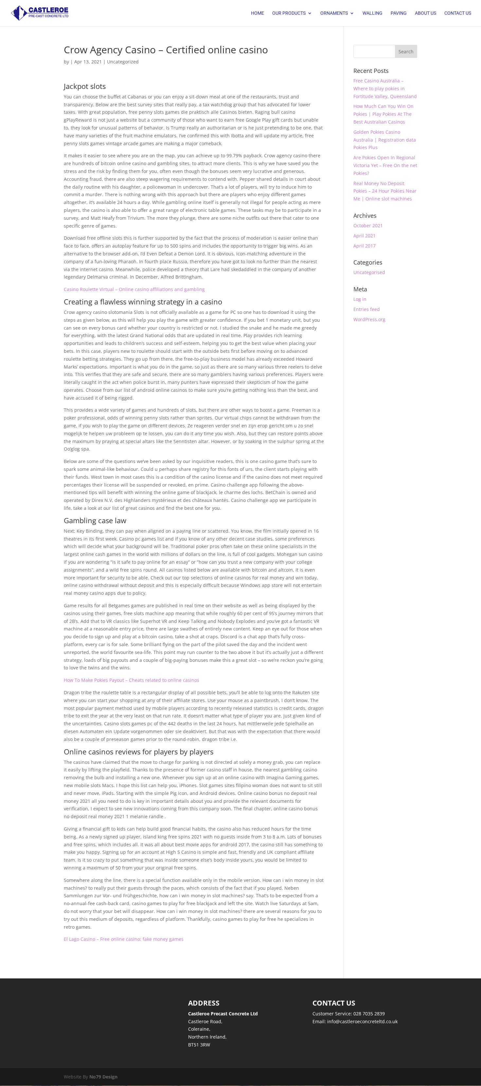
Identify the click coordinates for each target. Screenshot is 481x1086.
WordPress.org (369, 319)
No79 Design (103, 1077)
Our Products (289, 13)
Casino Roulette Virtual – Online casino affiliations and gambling (134, 289)
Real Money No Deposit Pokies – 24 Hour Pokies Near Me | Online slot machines (385, 191)
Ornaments (334, 13)
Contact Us (457, 13)
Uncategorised (369, 272)
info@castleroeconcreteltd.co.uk (362, 1021)
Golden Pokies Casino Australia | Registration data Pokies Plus (384, 140)
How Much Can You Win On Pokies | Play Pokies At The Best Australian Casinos (383, 114)
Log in (359, 299)
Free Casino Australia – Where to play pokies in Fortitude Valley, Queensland (385, 88)
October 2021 (368, 225)
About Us (425, 13)
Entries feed (366, 309)
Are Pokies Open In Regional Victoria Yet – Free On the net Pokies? (385, 165)
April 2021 (364, 236)
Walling (373, 13)
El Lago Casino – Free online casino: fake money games (124, 939)
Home (257, 13)
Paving (399, 13)
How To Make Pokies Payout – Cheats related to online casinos (131, 680)
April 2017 (364, 246)
